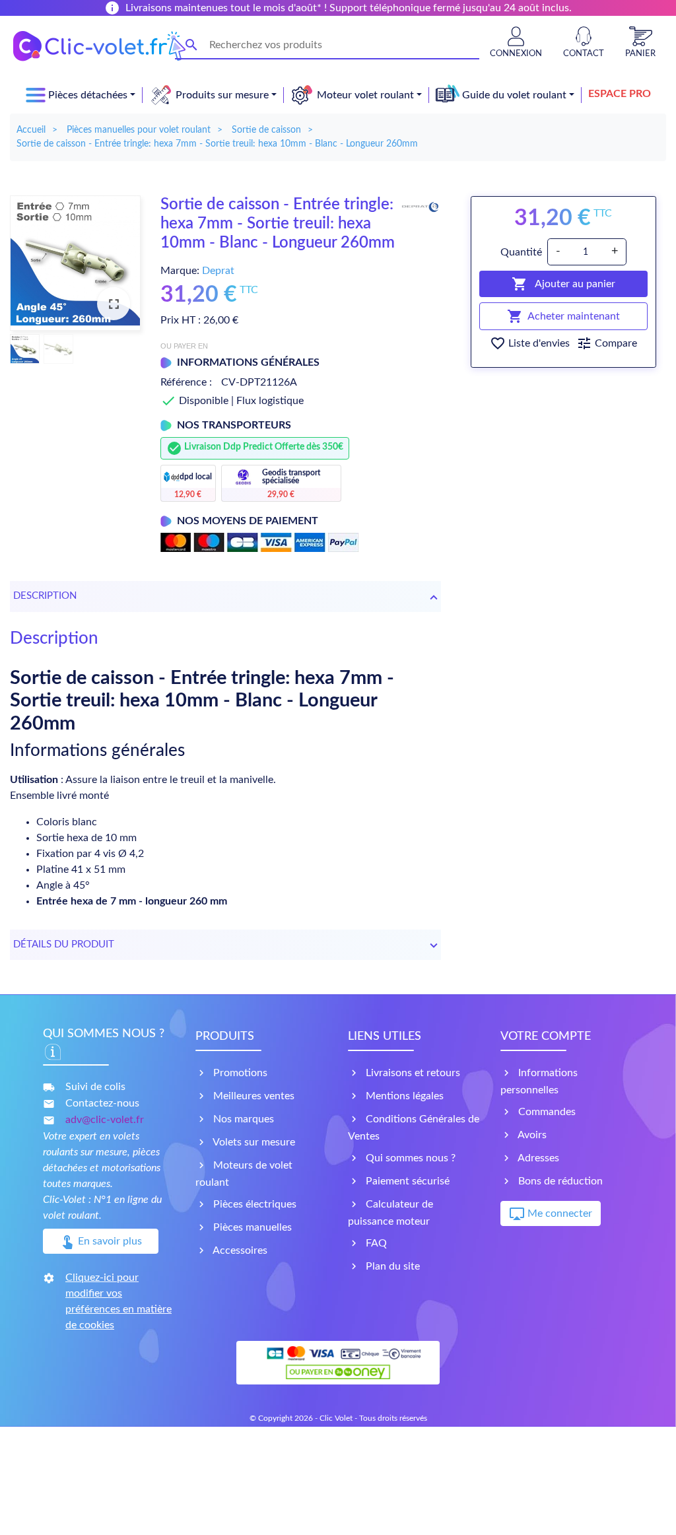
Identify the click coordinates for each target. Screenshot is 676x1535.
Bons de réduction (559, 1181)
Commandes (546, 1112)
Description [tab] (45, 596)
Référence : (186, 382)
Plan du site (391, 1266)
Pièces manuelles (251, 1227)
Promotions (239, 1073)
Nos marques (242, 1119)
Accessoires (239, 1250)
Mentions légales (403, 1096)
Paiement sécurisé (406, 1181)
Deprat (218, 270)
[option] (75, 263)
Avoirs (531, 1135)
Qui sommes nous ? (409, 1158)
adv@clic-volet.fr (104, 1119)
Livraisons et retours (411, 1073)
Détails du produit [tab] (63, 944)
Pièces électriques (253, 1204)
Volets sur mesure (253, 1142)
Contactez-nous (102, 1103)
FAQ (375, 1243)
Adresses (537, 1158)
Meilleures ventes (252, 1096)
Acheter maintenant (563, 316)
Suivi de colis (95, 1086)
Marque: (179, 270)
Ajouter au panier (563, 284)
